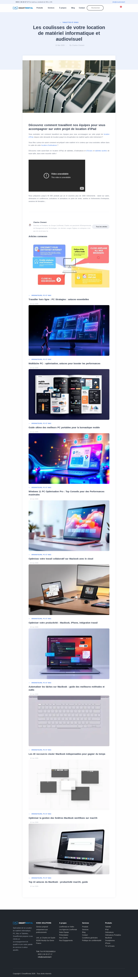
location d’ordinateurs (49, 145)
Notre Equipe (64, 932)
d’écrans (89, 151)
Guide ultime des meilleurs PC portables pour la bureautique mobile (64, 427)
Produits (39, 8)
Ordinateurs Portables (113, 935)
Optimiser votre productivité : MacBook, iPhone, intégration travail (63, 622)
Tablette (108, 927)
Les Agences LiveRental (68, 929)
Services (51, 8)
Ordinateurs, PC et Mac (41, 295)
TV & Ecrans (109, 946)
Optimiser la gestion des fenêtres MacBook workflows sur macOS (63, 818)
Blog (73, 8)
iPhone (107, 943)
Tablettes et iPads (70, 22)
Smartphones (110, 940)
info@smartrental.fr (118, 2)
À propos (62, 8)
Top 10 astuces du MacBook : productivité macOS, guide (58, 882)
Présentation (63, 935)
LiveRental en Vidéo (66, 927)
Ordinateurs (109, 932)
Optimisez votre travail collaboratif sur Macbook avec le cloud (61, 558)
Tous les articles (101, 226)
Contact (82, 8)
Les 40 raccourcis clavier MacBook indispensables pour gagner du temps (67, 754)
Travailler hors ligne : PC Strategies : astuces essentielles (59, 299)
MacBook (108, 938)
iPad (107, 929)
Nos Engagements (66, 940)
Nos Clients (63, 938)
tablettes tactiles (101, 151)
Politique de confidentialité (91, 940)
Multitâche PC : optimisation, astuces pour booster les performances (64, 363)
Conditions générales (90, 938)
